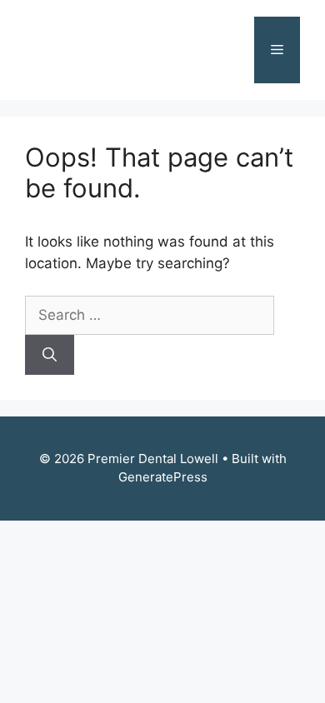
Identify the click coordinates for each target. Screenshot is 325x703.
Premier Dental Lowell (113, 50)
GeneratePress (163, 477)
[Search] (49, 355)
